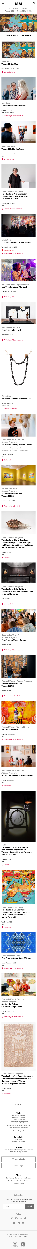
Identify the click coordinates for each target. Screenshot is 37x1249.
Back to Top (18, 1105)
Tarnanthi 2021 (10, 11)
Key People (27, 1178)
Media (22, 1183)
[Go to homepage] (18, 3)
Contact (16, 1183)
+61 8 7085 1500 (19, 1120)
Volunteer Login (18, 1159)
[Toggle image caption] (35, 30)
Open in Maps (17, 1131)
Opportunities (24, 1181)
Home (9, 8)
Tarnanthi (25, 8)
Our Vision (18, 1178)
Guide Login (18, 1166)
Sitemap (25, 1236)
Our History (10, 1178)
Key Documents (13, 1181)
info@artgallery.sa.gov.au (19, 1122)
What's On (16, 8)
